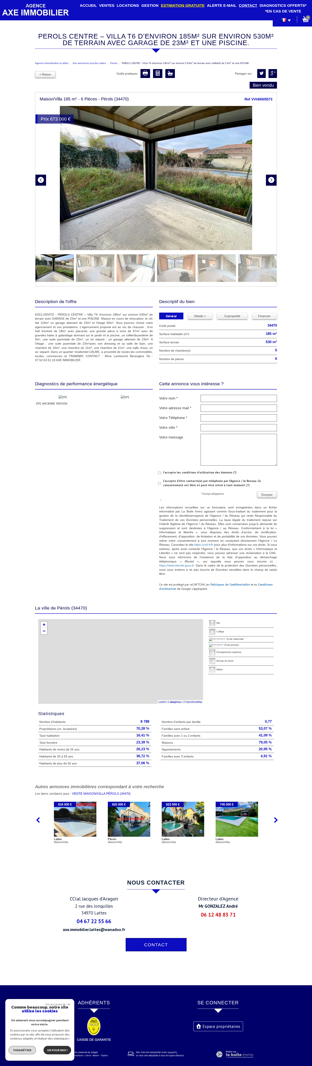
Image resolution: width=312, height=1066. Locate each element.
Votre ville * (168, 428)
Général (171, 316)
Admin (96, 1055)
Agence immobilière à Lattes (52, 63)
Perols (114, 63)
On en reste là (55, 1004)
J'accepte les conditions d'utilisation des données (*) (199, 472)
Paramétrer (22, 1050)
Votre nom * (168, 398)
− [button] (44, 631)
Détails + (200, 316)
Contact (248, 5)
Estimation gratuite (183, 5)
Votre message (171, 437)
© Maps (174, 701)
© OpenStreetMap (192, 701)
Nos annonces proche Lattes (89, 63)
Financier (264, 316)
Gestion (150, 5)
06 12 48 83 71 (218, 914)
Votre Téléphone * (173, 418)
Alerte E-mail (221, 5)
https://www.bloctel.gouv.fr (176, 565)
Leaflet (162, 701)
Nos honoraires (75, 1055)
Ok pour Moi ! (57, 1050)
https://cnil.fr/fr (203, 544)
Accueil (88, 5)
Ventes (106, 5)
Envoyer (267, 494)
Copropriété (232, 316)
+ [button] (44, 624)
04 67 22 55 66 (94, 921)
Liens (88, 1055)
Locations (128, 5)
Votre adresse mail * (175, 408)
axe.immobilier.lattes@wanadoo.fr (94, 929)
